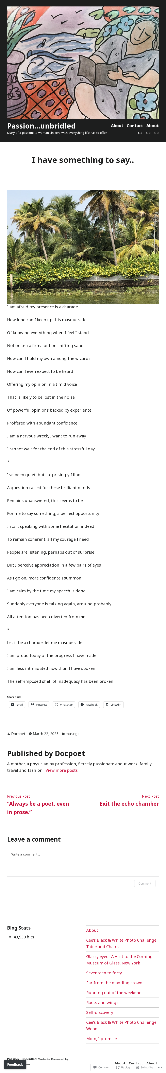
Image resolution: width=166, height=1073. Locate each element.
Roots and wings (102, 1002)
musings (72, 733)
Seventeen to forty (104, 973)
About (117, 125)
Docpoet (18, 733)
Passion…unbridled (41, 126)
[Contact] (148, 132)
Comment (144, 883)
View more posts (62, 770)
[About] (141, 132)
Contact (135, 125)
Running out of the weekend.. (115, 992)
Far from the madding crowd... (116, 982)
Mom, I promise (101, 1038)
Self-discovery (99, 1012)
